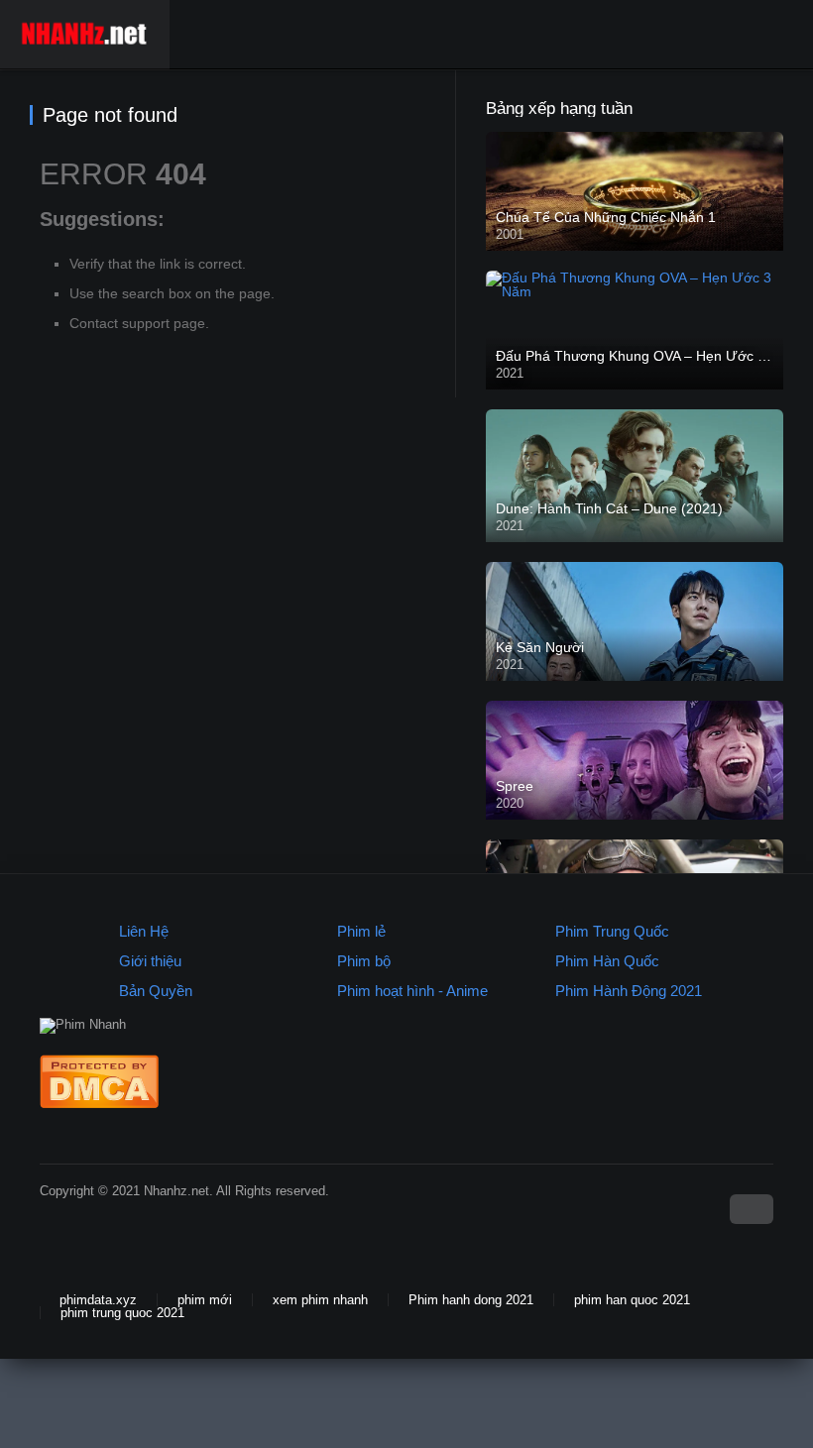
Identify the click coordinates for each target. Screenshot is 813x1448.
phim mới (204, 1299)
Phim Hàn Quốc (607, 960)
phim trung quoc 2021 (122, 1312)
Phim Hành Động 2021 (628, 990)
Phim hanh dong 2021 (470, 1299)
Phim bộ (364, 960)
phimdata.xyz (98, 1299)
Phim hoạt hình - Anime (412, 990)
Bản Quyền (155, 990)
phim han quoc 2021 (632, 1299)
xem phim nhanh (320, 1299)
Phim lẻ (361, 931)
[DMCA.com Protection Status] (99, 1103)
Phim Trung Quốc (612, 931)
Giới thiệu (150, 960)
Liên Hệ (144, 931)
